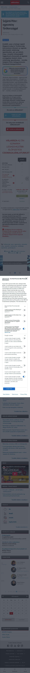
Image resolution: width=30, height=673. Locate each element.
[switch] (24, 310)
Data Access (15, 394)
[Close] (27, 278)
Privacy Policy (23, 394)
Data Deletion (6, 394)
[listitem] (15, 306)
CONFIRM (9, 388)
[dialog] (15, 336)
